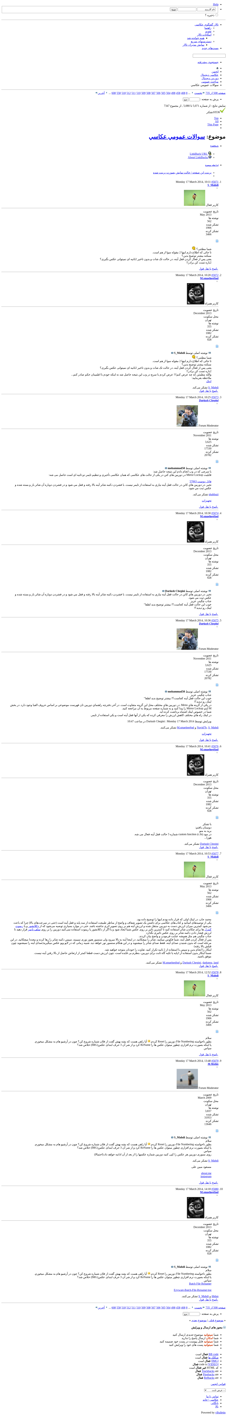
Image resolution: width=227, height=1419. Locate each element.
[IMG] (214, 1360)
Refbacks (209, 1377)
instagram (206, 1176)
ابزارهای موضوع (211, 165)
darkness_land (210, 962)
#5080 (214, 1188)
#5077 (214, 853)
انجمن (215, 71)
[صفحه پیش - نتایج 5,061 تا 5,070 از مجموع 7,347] (192, 92)
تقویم (208, 31)
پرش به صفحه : (209, 99)
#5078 (214, 972)
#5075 (214, 620)
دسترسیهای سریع (201, 41)
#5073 (214, 397)
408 (183, 92)
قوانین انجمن (218, 1383)
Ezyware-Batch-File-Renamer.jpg (192, 1290)
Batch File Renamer (200, 1283)
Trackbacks (208, 1371)
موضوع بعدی (199, 1320)
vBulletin (220, 1412)
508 (148, 92)
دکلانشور (33, 926)
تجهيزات (206, 500)
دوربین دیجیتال (209, 78)
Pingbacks (208, 1374)
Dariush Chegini (209, 843)
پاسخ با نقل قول (208, 268)
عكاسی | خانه (210, 1399)
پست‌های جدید (210, 48)
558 (119, 92)
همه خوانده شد (195, 38)
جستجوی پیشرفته (208, 62)
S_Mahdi (213, 387)
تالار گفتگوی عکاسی (206, 24)
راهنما (207, 27)
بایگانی (214, 1403)
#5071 (214, 181)
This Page (212, 124)
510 (138, 92)
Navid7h (202, 727)
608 (114, 92)
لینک (208, 381)
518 (123, 92)
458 (178, 92)
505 (163, 92)
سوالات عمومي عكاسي (177, 136)
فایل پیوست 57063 (200, 481)
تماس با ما (212, 1396)
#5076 (214, 746)
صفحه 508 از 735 (216, 92)
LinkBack (214, 146)
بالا (216, 1406)
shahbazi (213, 494)
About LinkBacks (198, 157)
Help (215, 4)
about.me (206, 1173)
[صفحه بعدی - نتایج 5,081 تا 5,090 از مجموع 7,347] (106, 92)
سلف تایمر (34, 929)
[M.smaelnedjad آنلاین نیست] (195, 303)
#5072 (214, 275)
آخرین (101, 92)
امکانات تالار (204, 34)
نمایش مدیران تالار (193, 44)
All (216, 121)
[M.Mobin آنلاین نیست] (187, 1087)
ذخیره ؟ (210, 15)
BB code (213, 1354)
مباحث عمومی (209, 81)
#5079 (214, 1060)
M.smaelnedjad (185, 727)
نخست (198, 92)
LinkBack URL (199, 153)
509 (143, 92)
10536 (213, 112)
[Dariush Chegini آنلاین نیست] (187, 425)
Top (216, 118)
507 (153, 92)
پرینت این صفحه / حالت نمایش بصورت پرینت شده (182, 172)
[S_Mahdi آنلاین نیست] (194, 204)
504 (168, 92)
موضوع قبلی (216, 1320)
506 (158, 92)
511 (133, 92)
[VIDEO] (213, 1364)
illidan (215, 1296)
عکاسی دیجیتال (209, 74)
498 (173, 92)
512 (128, 92)
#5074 (214, 513)
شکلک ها (213, 1357)
